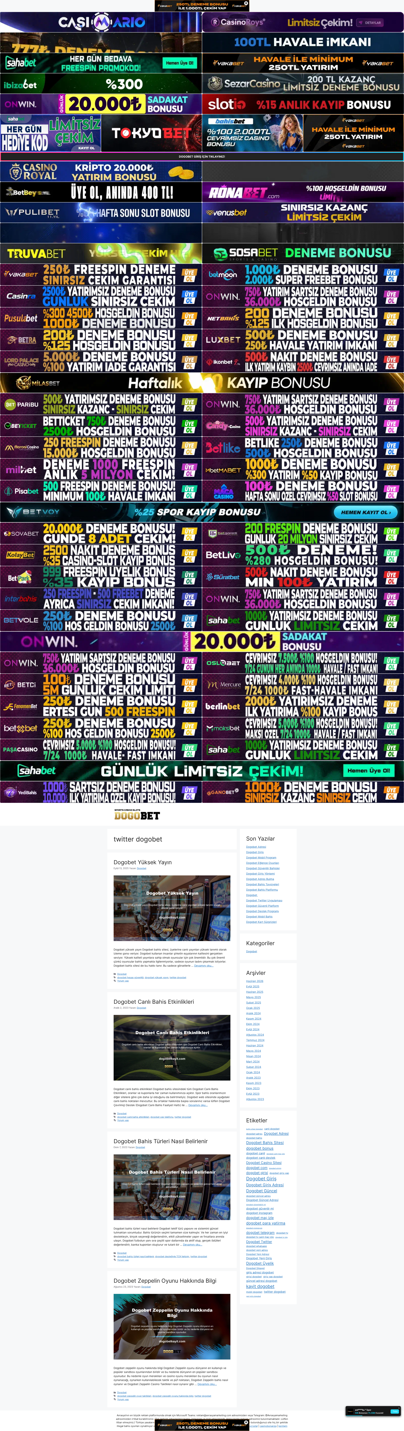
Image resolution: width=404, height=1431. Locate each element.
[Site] (101, 274)
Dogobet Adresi (256, 846)
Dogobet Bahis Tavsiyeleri (262, 884)
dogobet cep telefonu (161, 1117)
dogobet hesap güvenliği (130, 977)
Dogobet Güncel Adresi (262, 1200)
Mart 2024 (253, 1061)
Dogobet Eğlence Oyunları (262, 863)
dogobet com (256, 1168)
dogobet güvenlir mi (260, 1208)
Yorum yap (123, 980)
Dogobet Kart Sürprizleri (261, 922)
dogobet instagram (259, 1213)
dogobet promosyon (254, 1228)
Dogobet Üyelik (260, 1263)
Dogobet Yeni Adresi (257, 1254)
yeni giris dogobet (253, 1296)
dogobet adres (254, 1133)
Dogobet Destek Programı (262, 911)
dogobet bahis (254, 1137)
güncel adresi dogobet (261, 1281)
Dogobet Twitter (259, 1242)
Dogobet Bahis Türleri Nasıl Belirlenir (161, 1141)
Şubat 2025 (253, 1002)
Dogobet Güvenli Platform (262, 905)
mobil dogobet (254, 1291)
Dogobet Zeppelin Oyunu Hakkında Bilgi (165, 1280)
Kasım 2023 (253, 1083)
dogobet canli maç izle (276, 1154)
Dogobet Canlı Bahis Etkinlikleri (154, 1001)
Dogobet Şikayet (255, 1268)
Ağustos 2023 (255, 1099)
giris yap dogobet (273, 1276)
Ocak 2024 (253, 1072)
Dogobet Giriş (255, 852)
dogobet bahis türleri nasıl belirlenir (135, 1256)
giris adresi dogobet (260, 1272)
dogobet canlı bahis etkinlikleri (133, 1117)
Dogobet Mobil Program (261, 857)
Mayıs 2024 (253, 1050)
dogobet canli (255, 1153)
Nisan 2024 (253, 1056)
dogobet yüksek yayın (156, 977)
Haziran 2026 (254, 981)
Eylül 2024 (252, 1029)
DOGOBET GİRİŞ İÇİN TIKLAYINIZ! (202, 156)
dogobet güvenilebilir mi (256, 1205)
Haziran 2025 (254, 991)
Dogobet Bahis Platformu (262, 889)
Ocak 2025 (253, 1008)
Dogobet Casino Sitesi (264, 1163)
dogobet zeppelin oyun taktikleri (134, 1396)
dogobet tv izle (281, 1237)
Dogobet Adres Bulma (260, 879)
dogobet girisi (257, 1173)
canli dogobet (271, 1128)
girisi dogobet (254, 1276)
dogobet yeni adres (257, 1250)
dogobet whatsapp (256, 1246)
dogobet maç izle (260, 1218)
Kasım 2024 (253, 1018)
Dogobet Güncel (261, 1190)
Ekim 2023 (253, 1088)
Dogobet (122, 974)
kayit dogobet (260, 1286)
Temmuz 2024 (255, 1040)
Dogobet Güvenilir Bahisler (263, 868)
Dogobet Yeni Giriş (259, 1258)
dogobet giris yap (279, 1173)
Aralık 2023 (253, 1077)
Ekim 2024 (253, 1024)
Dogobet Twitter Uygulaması (264, 900)
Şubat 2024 (253, 1067)
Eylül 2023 (252, 1093)
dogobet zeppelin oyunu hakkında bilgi (172, 1396)
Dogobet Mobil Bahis (259, 916)
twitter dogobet (178, 977)
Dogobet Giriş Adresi (265, 1185)
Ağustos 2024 (255, 1034)
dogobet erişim (275, 1168)
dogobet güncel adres (258, 1195)
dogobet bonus (259, 1148)
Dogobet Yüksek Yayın (143, 862)
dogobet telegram (260, 1232)
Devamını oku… (204, 965)
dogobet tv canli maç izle (260, 1236)
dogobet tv (282, 1232)
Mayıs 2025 (253, 997)
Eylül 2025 (252, 986)
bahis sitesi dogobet (254, 1129)
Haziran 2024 (254, 1045)
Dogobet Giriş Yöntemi (260, 873)
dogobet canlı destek (260, 1157)
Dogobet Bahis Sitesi (265, 1142)
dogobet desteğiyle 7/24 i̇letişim (172, 1256)
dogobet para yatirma (265, 1223)
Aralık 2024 (253, 1013)
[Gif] (202, 383)
